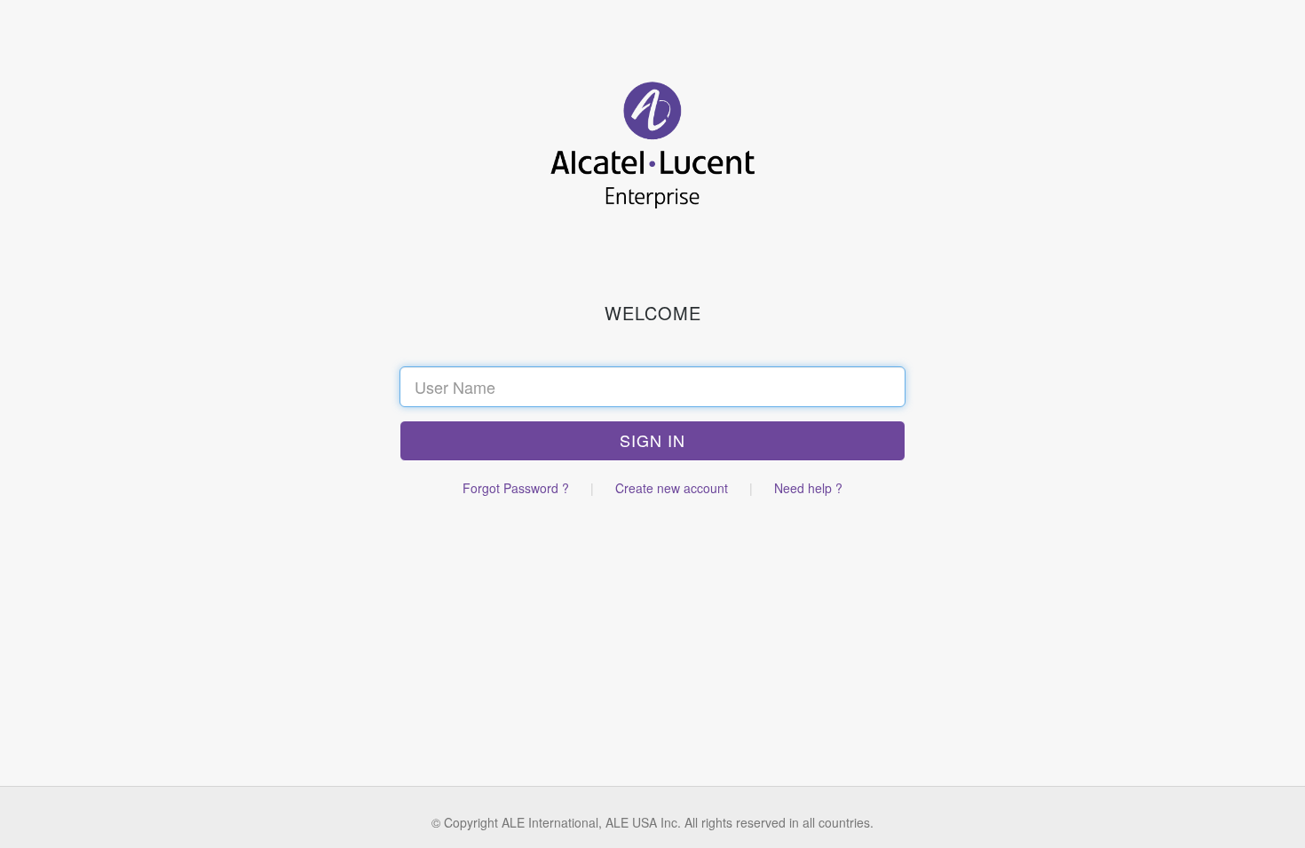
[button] (652, 440)
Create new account (671, 488)
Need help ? (808, 488)
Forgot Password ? (516, 488)
